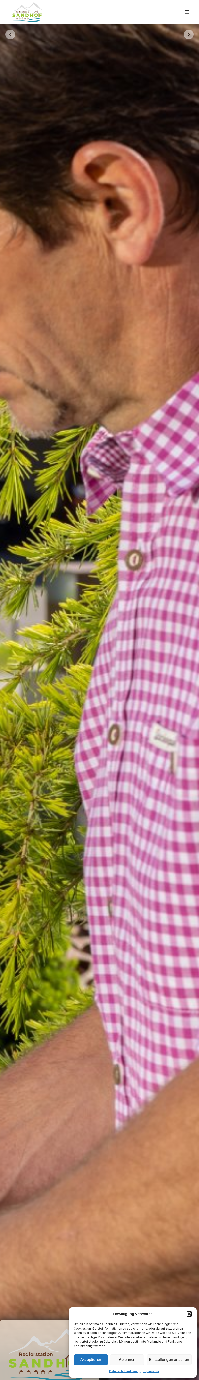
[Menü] (187, 12)
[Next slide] (189, 34)
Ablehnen (127, 1359)
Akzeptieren (90, 1359)
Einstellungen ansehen (169, 1359)
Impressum (151, 1371)
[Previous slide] (10, 34)
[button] (189, 1314)
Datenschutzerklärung (125, 1371)
